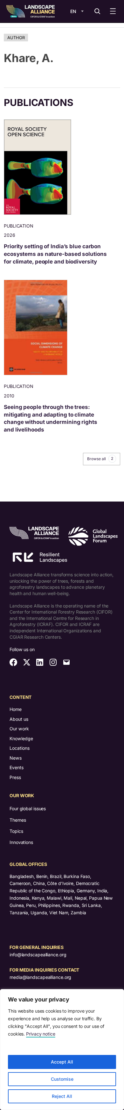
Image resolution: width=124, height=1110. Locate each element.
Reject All (62, 1096)
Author (15, 37)
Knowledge (21, 738)
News (16, 758)
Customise (62, 1079)
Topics (16, 831)
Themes (18, 820)
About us (19, 719)
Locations (20, 748)
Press (15, 777)
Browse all (100, 458)
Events (17, 767)
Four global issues (28, 808)
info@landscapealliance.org (38, 954)
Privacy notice (40, 1033)
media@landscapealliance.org (40, 977)
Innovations (21, 842)
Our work (19, 728)
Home (16, 709)
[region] (62, 1049)
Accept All (62, 1061)
